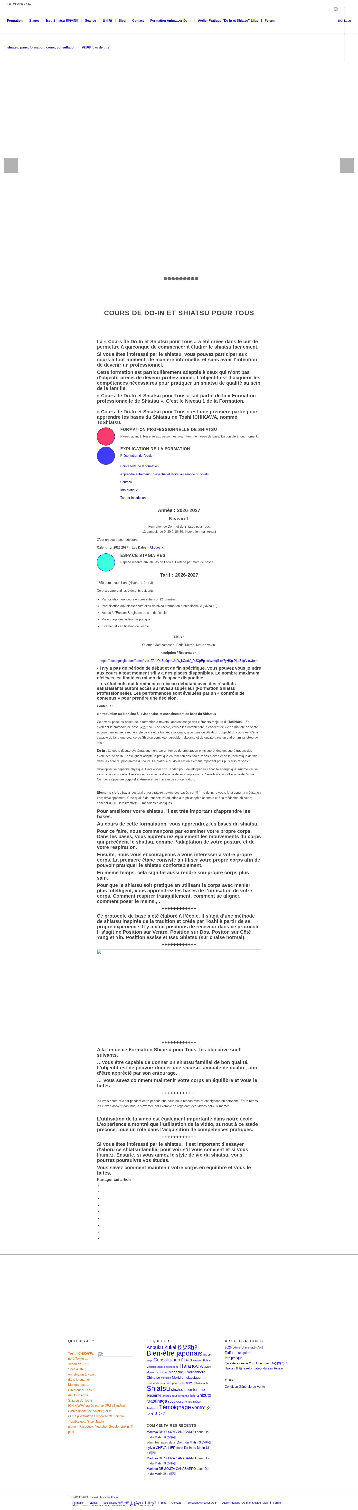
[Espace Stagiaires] (106, 562)
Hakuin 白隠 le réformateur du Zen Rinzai (254, 1368)
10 (196, 278)
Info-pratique (129, 490)
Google (114, 1426)
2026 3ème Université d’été (244, 1347)
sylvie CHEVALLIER (161, 1448)
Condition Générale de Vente (245, 1386)
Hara (185, 1366)
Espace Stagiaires (143, 555)
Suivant (347, 165)
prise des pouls (169, 1383)
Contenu (126, 482)
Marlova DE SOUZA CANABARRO (171, 1432)
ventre (199, 1407)
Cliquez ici (157, 547)
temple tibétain (193, 1401)
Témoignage (175, 1407)
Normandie (153, 1383)
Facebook (86, 1426)
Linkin (125, 1426)
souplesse (176, 1401)
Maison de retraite (157, 1372)
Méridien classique (186, 1377)
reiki (181, 1383)
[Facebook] (5, 74)
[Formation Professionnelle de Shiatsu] (106, 436)
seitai (189, 1383)
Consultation (166, 1359)
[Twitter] (12, 74)
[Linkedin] (34, 74)
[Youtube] (27, 74)
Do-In (186, 1359)
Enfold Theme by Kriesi (104, 1497)
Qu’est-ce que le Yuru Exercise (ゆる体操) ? (256, 1363)
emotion (197, 1360)
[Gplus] (20, 74)
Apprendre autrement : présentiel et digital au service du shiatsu (165, 474)
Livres (207, 1366)
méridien (166, 1377)
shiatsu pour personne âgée (179, 1395)
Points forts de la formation (139, 466)
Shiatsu (158, 1388)
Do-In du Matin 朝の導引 (194, 1442)
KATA (197, 1366)
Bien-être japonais (174, 1353)
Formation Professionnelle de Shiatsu (168, 429)
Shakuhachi (201, 1383)
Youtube (101, 1426)
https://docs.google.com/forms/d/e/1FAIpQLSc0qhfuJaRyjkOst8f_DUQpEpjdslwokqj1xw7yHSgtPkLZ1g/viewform (179, 661)
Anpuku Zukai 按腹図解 (172, 1347)
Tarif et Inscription (133, 498)
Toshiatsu (152, 1408)
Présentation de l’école (136, 455)
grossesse (172, 1366)
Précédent (11, 165)
